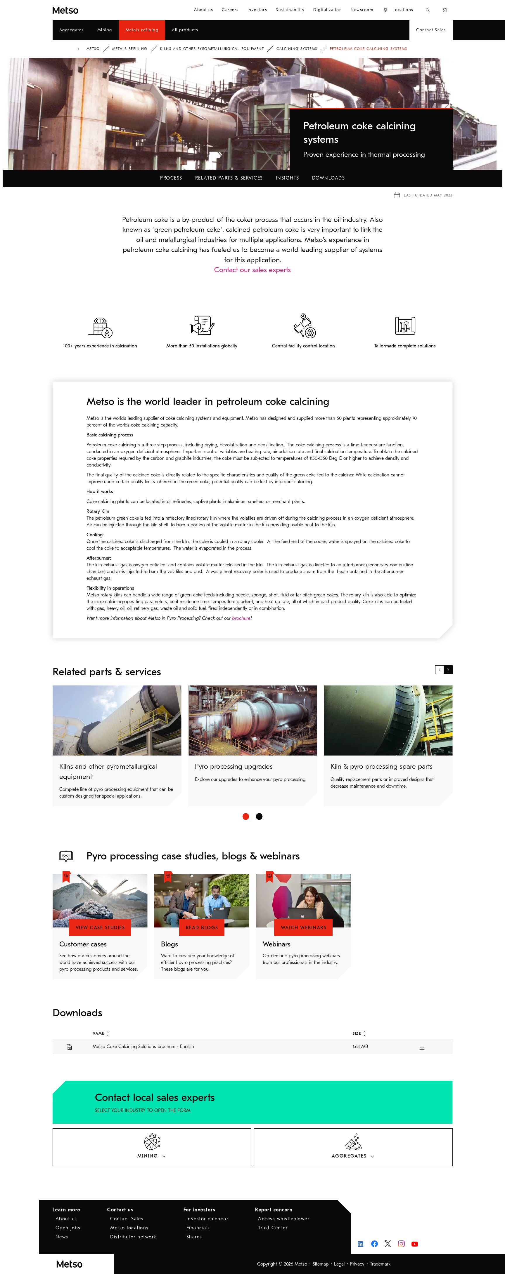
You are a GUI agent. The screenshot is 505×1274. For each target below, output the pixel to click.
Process (171, 178)
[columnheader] (216, 1033)
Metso (93, 49)
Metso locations (129, 1228)
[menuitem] (203, 10)
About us (66, 1218)
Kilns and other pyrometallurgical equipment (212, 49)
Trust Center (273, 1228)
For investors (200, 1209)
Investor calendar (207, 1218)
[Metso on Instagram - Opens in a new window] (401, 1243)
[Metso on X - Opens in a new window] (388, 1243)
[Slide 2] (259, 816)
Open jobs (68, 1228)
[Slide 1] (246, 816)
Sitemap (320, 1264)
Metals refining (130, 49)
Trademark (380, 1264)
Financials (198, 1228)
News (62, 1237)
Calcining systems (296, 49)
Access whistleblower (283, 1218)
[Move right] (448, 669)
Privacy (357, 1264)
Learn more (66, 1209)
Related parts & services (229, 178)
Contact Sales (126, 1218)
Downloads (328, 178)
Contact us (120, 1209)
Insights (287, 178)
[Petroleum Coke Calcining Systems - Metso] (86, 10)
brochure (241, 618)
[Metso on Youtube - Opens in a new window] (414, 1244)
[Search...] (428, 10)
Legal (339, 1264)
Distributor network (133, 1237)
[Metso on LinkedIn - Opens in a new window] (361, 1244)
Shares (194, 1237)
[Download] (422, 1046)
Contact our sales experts (252, 270)
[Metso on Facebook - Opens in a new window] (374, 1243)
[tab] (152, 1147)
